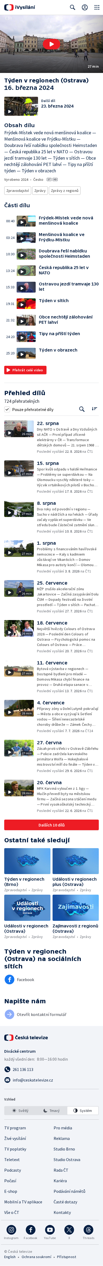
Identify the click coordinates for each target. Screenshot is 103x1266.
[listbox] (51, 1110)
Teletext (12, 1159)
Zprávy (40, 190)
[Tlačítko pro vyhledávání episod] (82, 409)
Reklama (62, 1138)
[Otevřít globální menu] (97, 7)
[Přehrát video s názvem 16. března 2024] (51, 44)
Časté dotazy (65, 1201)
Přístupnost (66, 1256)
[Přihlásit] (85, 7)
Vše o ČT (11, 1212)
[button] (51, 44)
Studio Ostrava (67, 1159)
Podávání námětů (69, 1191)
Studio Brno (64, 1149)
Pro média (63, 1127)
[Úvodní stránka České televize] (26, 1037)
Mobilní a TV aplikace (23, 1201)
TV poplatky (15, 1149)
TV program (15, 1127)
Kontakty (62, 1212)
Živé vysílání (15, 1138)
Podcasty (12, 1170)
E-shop (10, 1191)
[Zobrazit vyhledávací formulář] (73, 7)
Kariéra (60, 1180)
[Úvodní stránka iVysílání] (19, 7)
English (10, 1256)
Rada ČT (61, 1170)
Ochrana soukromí (36, 1256)
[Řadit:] (94, 408)
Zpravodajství (17, 190)
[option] (20, 1111)
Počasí (10, 1180)
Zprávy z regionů (64, 190)
